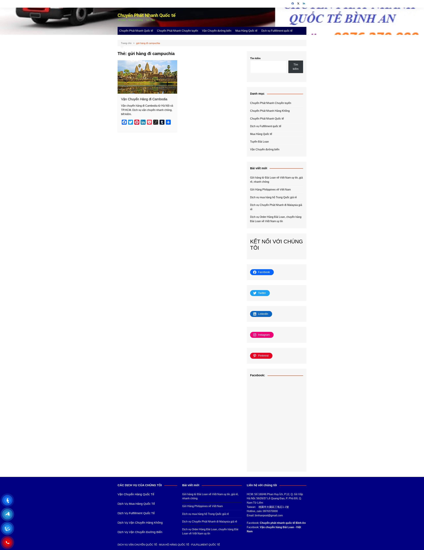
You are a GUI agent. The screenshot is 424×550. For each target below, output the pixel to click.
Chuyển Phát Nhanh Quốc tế (147, 15)
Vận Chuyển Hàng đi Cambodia (144, 99)
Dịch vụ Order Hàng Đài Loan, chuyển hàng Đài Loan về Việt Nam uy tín (275, 219)
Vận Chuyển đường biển (216, 30)
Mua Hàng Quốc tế (246, 30)
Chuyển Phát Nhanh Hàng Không (270, 110)
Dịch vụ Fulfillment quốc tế (276, 30)
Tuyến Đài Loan (259, 141)
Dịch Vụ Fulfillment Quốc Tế (136, 513)
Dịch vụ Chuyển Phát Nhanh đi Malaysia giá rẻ (276, 207)
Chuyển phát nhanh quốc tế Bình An (283, 522)
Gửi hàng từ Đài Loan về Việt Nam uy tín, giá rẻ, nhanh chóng (276, 179)
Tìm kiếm (255, 58)
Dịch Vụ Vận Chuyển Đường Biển (140, 532)
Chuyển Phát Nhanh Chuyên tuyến (177, 30)
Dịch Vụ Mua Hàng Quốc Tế (136, 503)
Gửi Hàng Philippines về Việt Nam (270, 189)
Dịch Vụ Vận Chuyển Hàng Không (140, 522)
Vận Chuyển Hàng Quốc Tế (136, 494)
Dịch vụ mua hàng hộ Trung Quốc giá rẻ (273, 197)
